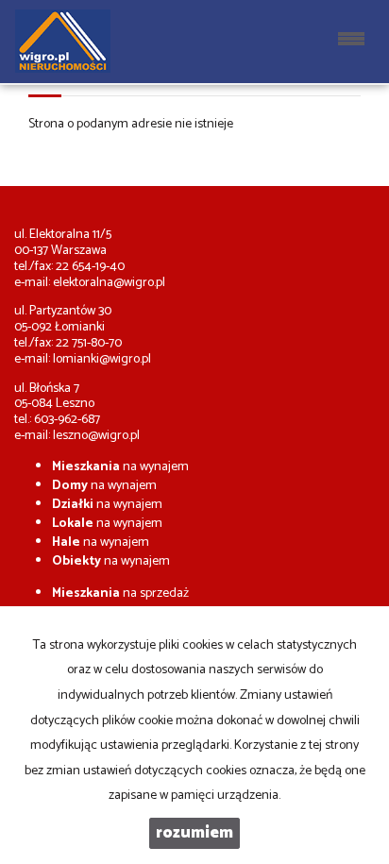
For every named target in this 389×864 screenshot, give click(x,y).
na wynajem (120, 467)
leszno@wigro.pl (96, 436)
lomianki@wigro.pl (102, 359)
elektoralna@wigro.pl (109, 283)
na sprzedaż (120, 593)
